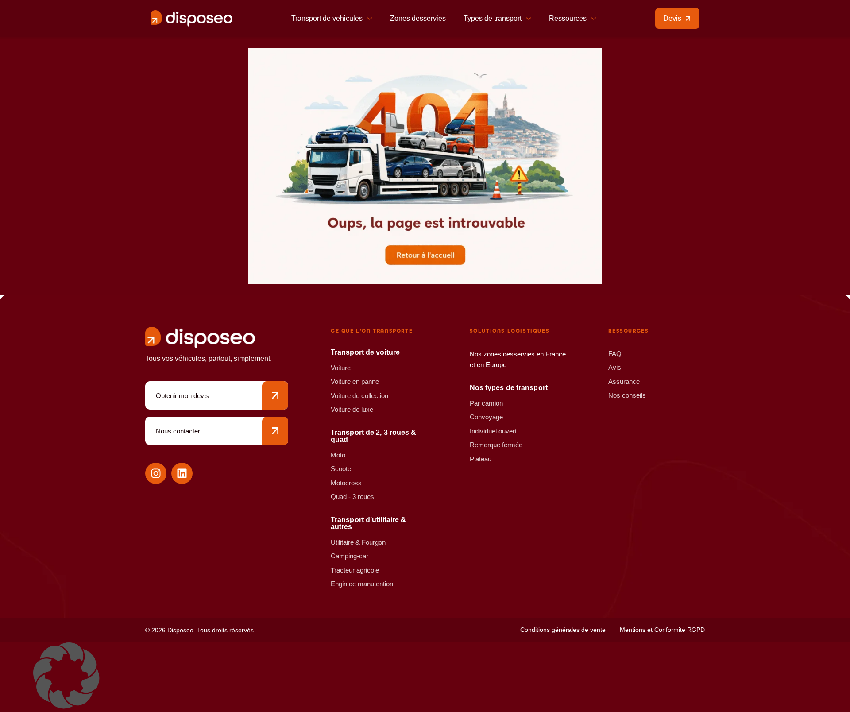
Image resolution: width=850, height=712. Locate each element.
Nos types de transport (509, 387)
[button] (425, 677)
